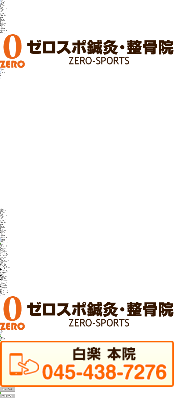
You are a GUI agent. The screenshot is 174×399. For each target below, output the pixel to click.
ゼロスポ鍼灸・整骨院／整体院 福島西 (3, 283)
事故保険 (1, 29)
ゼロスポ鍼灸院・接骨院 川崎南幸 (5, 267)
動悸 (0, 21)
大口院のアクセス (2, 4)
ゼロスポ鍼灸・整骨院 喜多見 (3, 247)
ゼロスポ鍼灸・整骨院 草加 (4, 271)
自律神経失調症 (2, 20)
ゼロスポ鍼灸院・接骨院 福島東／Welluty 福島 (3, 284)
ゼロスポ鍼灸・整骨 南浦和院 (3, 274)
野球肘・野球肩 (2, 14)
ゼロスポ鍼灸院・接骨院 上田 (3, 281)
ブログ (1, 31)
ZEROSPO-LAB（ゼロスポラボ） (2, 268)
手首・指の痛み (2, 13)
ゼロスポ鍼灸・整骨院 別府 (4, 290)
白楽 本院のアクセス (3, 5)
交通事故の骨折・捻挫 (3, 30)
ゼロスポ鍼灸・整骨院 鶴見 (4, 258)
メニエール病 (2, 19)
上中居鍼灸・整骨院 (3, 278)
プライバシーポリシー (3, 33)
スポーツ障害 (2, 9)
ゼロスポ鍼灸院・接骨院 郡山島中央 (3, 285)
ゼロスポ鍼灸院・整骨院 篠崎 (3, 251)
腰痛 (0, 18)
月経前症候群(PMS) (3, 23)
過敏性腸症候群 (2, 25)
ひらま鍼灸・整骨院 (3, 265)
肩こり (1, 14)
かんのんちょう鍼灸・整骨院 (4, 260)
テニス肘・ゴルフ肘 (3, 12)
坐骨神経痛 (1, 17)
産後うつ (1, 22)
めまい (1, 26)
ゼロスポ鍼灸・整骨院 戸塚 (4, 254)
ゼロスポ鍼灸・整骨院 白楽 (4, 256)
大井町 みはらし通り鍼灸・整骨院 (3, 249)
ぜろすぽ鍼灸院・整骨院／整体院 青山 (3, 288)
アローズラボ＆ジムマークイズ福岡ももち (4, 294)
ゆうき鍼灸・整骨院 (3, 257)
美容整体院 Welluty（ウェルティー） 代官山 (4, 253)
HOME (1, 74)
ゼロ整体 (1, 7)
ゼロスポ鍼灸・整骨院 (3, 245)
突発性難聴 (1, 10)
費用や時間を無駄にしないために (3, 210)
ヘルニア (1, 16)
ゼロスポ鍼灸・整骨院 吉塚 (4, 292)
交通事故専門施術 (2, 28)
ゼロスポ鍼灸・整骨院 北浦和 (3, 271)
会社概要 (1, 32)
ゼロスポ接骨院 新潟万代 (4, 288)
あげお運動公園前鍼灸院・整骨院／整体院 (4, 273)
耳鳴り (1, 11)
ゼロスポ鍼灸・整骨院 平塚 (4, 266)
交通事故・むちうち (3, 29)
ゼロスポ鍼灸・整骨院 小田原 (3, 259)
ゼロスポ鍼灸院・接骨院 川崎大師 (3, 262)
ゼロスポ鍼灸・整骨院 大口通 (3, 256)
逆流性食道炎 (2, 24)
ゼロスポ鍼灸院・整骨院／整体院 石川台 (3, 250)
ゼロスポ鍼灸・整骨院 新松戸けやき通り (3, 277)
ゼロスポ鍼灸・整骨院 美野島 (3, 293)
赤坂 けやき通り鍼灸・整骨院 (3, 291)
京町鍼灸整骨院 (2, 263)
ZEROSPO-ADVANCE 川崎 (3, 264)
